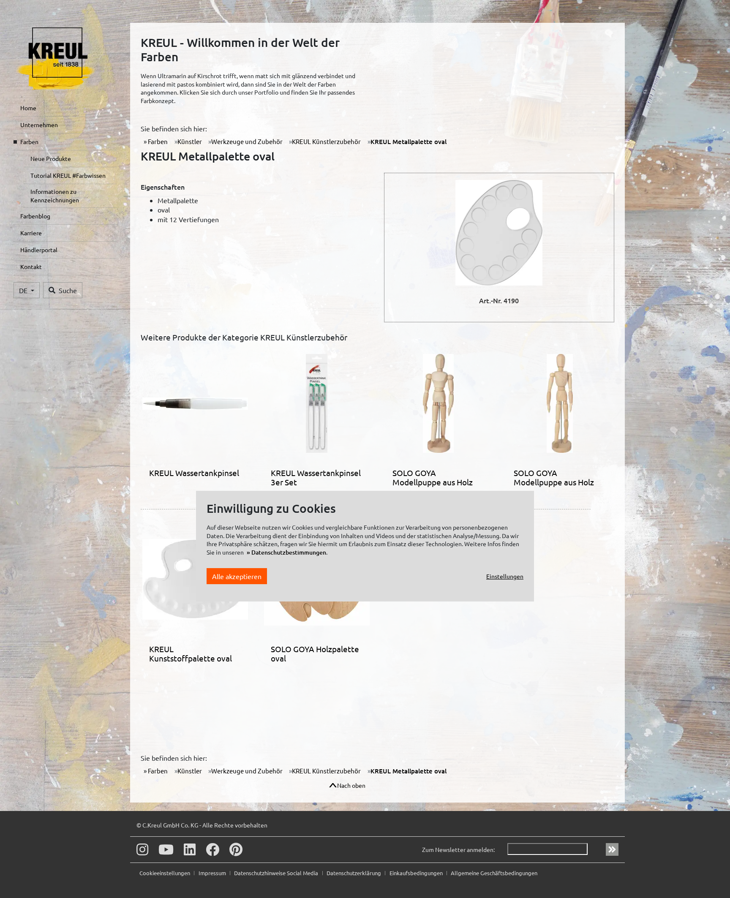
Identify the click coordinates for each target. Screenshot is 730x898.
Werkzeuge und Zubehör (247, 141)
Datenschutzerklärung (354, 872)
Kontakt (31, 266)
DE (24, 290)
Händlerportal (38, 249)
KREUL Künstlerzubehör (326, 141)
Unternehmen (39, 124)
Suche (68, 290)
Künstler (189, 141)
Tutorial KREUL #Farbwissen (68, 175)
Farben (29, 141)
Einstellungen (504, 576)
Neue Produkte (50, 158)
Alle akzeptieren (236, 576)
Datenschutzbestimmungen (288, 552)
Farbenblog (35, 216)
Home (28, 108)
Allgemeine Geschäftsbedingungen (494, 872)
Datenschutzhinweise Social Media (276, 872)
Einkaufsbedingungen (417, 872)
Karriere (31, 233)
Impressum (213, 872)
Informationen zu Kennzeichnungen (54, 196)
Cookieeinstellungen (165, 872)
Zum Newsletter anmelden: (458, 849)
